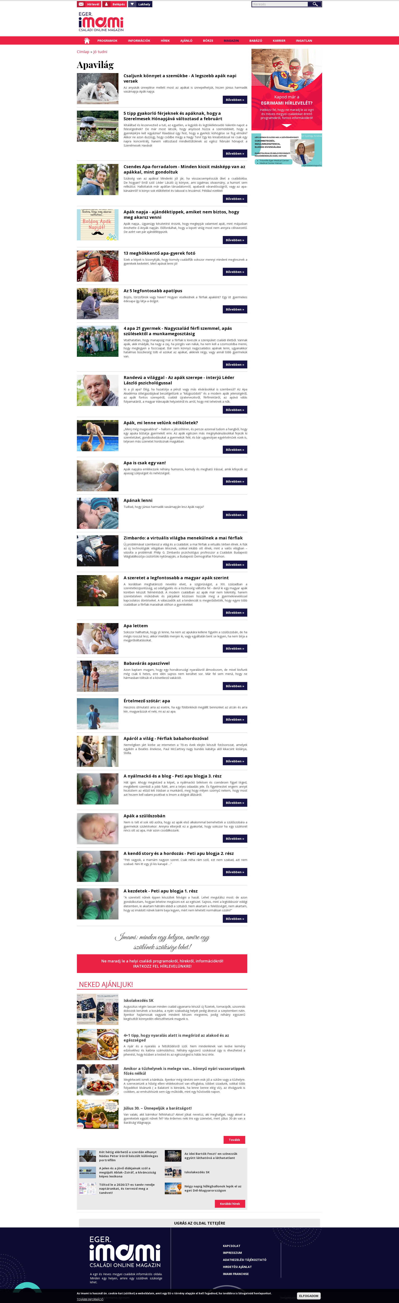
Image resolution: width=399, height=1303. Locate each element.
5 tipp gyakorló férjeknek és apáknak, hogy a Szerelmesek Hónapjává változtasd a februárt (173, 115)
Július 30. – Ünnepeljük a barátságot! (158, 1108)
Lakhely (144, 4)
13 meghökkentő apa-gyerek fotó (159, 253)
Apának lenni (138, 500)
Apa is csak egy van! (145, 463)
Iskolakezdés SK (138, 1000)
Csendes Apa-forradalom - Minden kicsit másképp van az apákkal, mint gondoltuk (184, 169)
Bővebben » (235, 100)
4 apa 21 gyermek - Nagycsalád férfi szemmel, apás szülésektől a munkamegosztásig (178, 330)
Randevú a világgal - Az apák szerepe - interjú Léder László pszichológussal (179, 380)
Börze (208, 40)
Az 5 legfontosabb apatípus (153, 290)
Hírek (165, 40)
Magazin (231, 40)
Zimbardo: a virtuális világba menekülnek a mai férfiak (183, 538)
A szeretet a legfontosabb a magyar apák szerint (176, 578)
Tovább (234, 1140)
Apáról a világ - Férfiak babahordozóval (166, 738)
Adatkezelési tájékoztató (244, 1260)
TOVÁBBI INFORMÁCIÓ (90, 1299)
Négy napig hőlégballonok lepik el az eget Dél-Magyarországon (213, 1188)
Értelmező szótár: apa (147, 701)
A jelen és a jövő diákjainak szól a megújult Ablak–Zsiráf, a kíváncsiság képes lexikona (127, 1172)
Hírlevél (93, 4)
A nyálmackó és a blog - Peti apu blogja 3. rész (173, 776)
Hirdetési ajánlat (237, 1267)
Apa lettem (136, 625)
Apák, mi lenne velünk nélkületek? (161, 422)
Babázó (255, 40)
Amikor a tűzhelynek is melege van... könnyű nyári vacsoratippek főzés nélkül (184, 1071)
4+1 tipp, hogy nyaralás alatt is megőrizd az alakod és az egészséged (176, 1038)
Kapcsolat (231, 1246)
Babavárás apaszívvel (147, 663)
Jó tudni (100, 51)
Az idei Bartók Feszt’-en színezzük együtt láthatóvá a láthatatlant (211, 1155)
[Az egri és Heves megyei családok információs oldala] (115, 21)
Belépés (119, 4)
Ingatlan (304, 40)
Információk (139, 40)
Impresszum (232, 1253)
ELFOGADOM (308, 1296)
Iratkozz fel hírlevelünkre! (162, 966)
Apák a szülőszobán (144, 816)
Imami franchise (236, 1274)
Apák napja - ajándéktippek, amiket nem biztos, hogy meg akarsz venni (181, 214)
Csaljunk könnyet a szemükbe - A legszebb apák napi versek (180, 78)
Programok (107, 40)
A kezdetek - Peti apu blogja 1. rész (161, 891)
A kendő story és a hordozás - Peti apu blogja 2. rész (179, 853)
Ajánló (186, 40)
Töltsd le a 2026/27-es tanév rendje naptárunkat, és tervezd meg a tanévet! (127, 1188)
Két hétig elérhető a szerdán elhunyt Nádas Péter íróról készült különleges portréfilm (128, 1156)
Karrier (279, 40)
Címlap (87, 40)
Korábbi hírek (230, 1204)
